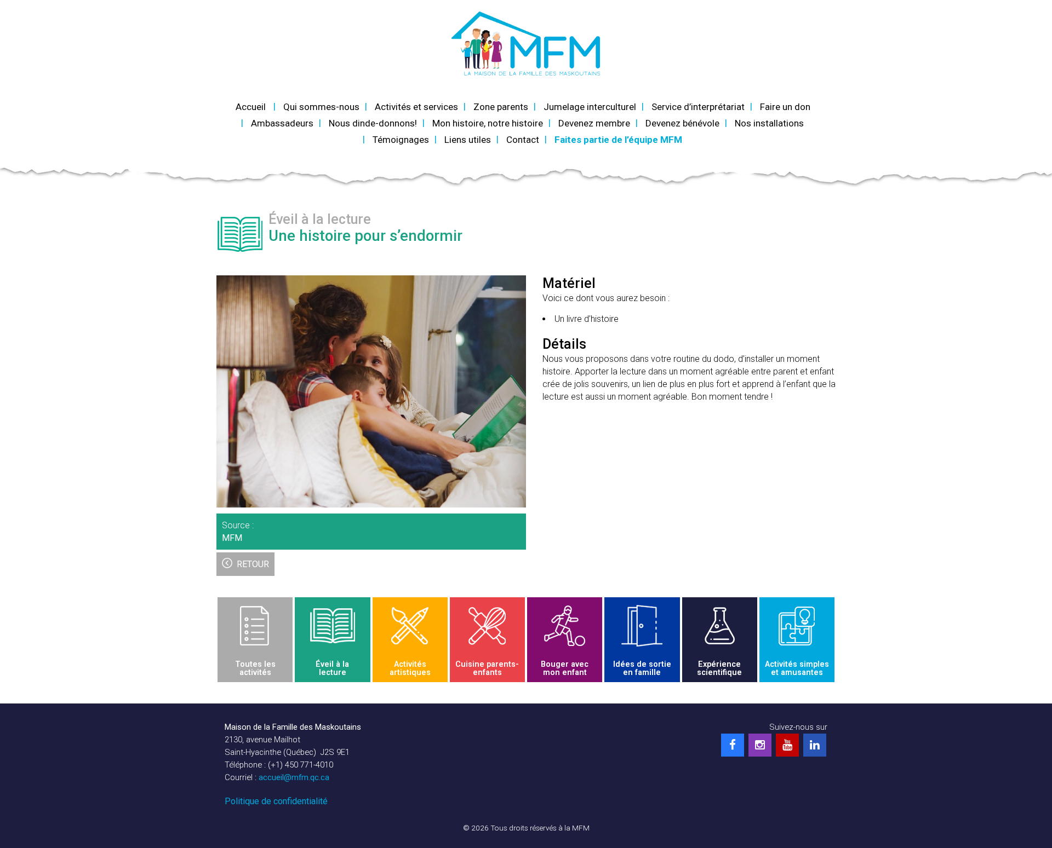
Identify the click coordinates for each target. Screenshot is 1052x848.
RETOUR (253, 564)
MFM (232, 538)
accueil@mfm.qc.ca (294, 777)
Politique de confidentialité (276, 801)
